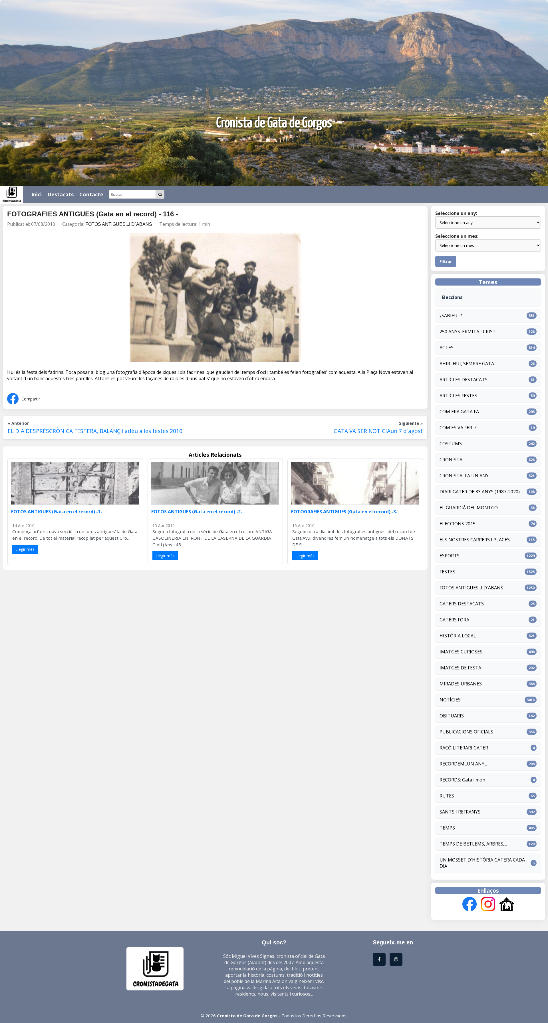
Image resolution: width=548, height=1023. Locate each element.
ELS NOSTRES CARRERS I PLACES (475, 540)
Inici (36, 194)
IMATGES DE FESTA (460, 668)
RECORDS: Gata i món (462, 780)
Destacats (60, 194)
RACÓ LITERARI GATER (464, 748)
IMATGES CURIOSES (461, 652)
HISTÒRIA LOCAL (458, 636)
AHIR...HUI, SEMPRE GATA (467, 363)
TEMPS (447, 828)
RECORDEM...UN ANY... (463, 764)
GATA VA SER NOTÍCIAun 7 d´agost (378, 431)
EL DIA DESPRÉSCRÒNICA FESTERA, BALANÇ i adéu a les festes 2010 (95, 431)
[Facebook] (469, 905)
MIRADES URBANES (461, 684)
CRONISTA (451, 459)
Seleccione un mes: (456, 236)
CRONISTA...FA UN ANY (464, 475)
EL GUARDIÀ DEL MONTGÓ (469, 507)
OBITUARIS (452, 716)
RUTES (447, 796)
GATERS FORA (454, 620)
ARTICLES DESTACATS (463, 379)
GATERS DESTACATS (462, 604)
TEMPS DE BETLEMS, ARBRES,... (473, 844)
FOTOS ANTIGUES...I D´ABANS (118, 224)
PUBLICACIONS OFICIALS (466, 732)
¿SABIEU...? (451, 315)
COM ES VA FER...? (458, 427)
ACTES (447, 347)
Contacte (91, 194)
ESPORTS (450, 556)
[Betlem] (506, 905)
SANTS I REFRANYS (460, 812)
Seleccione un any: (456, 213)
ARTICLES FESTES (458, 395)
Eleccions (452, 297)
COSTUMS (451, 443)
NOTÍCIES (450, 700)
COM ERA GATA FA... (460, 411)
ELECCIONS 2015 (458, 524)
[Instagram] (488, 905)
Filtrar (446, 261)
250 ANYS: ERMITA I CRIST (468, 331)
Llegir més (25, 549)
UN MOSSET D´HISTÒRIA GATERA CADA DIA (482, 863)
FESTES (447, 572)
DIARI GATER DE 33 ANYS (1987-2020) (480, 491)
